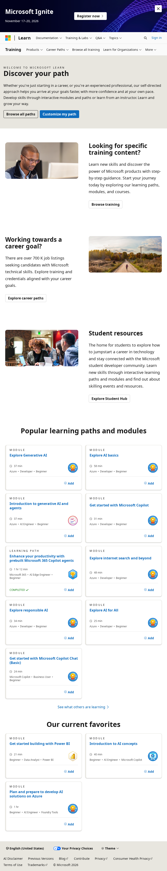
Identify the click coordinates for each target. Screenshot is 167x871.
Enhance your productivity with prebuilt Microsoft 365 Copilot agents (42, 558)
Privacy (100, 858)
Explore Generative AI (28, 455)
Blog (62, 858)
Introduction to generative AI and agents (39, 505)
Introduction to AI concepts (113, 743)
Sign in (157, 38)
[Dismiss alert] (158, 8)
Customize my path (59, 114)
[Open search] (145, 38)
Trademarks (36, 865)
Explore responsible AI (29, 610)
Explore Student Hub (109, 398)
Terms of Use (12, 865)
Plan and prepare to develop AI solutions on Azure (36, 794)
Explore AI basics (104, 455)
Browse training (106, 204)
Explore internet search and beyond (120, 558)
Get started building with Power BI (40, 743)
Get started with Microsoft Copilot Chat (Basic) (44, 660)
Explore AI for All (104, 610)
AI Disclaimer (13, 858)
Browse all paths (20, 114)
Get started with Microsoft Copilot (119, 505)
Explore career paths (25, 298)
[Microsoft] (8, 38)
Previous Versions (41, 858)
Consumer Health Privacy (131, 858)
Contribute (82, 858)
